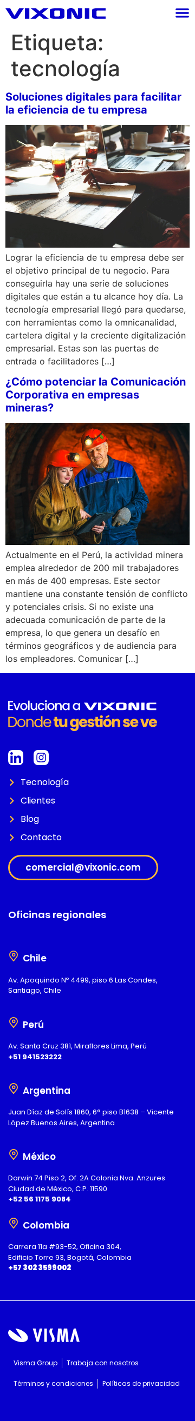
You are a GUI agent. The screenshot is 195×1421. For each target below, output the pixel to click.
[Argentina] (13, 1088)
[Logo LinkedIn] (15, 757)
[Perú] (13, 1022)
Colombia (46, 1225)
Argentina (46, 1090)
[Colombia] (13, 1223)
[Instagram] (41, 757)
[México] (13, 1154)
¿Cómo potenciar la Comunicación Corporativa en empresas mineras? (95, 394)
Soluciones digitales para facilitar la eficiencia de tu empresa (93, 103)
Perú (33, 1024)
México (39, 1156)
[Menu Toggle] (182, 12)
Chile (35, 958)
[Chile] (13, 956)
